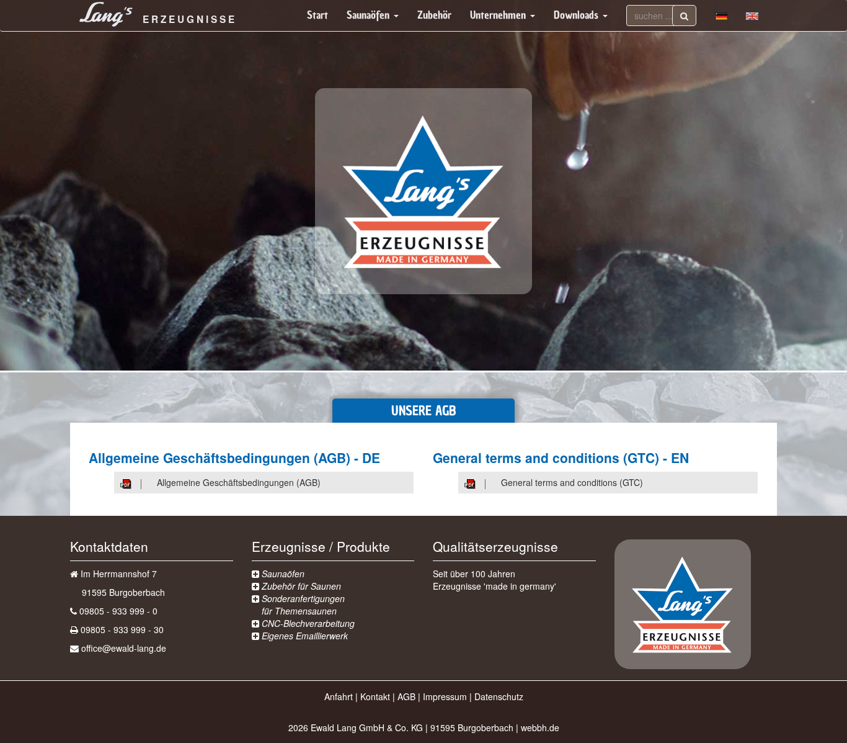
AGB (406, 696)
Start (317, 15)
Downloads (577, 15)
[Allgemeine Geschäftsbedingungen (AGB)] (138, 482)
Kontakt (375, 696)
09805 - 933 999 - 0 (118, 611)
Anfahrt (338, 696)
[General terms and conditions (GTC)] (482, 482)
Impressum (445, 696)
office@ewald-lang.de (123, 648)
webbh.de (540, 727)
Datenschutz (498, 696)
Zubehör (434, 15)
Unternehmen (499, 15)
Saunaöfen (369, 15)
